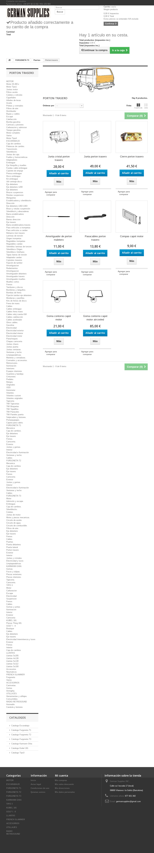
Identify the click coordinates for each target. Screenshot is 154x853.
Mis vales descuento (64, 784)
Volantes (10, 393)
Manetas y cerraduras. (16, 358)
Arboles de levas (13, 100)
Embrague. (11, 504)
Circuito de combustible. (16, 525)
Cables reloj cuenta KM (16, 314)
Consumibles (12, 699)
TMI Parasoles (12, 412)
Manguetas (11, 198)
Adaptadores (11, 160)
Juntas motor (12, 89)
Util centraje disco (14, 181)
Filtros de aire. (12, 528)
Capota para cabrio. (14, 423)
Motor (8, 498)
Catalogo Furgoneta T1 (21, 730)
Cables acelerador (14, 320)
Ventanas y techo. (14, 352)
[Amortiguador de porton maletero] (58, 216)
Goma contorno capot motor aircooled (95, 318)
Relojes (9, 382)
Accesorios (11, 669)
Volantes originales (14, 398)
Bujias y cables (13, 114)
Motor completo (13, 133)
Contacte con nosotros (16, 1)
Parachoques (12, 339)
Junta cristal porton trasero (59, 158)
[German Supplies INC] (28, 13)
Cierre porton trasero (131, 156)
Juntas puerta (12, 347)
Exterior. (10, 444)
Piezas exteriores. (14, 574)
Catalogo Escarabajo (20, 725)
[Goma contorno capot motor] (58, 296)
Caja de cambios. (14, 431)
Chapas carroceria (14, 341)
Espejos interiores (14, 371)
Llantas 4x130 (12, 658)
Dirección (10, 203)
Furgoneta (10, 677)
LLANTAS (10, 653)
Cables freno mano (14, 311)
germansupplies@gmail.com (128, 801)
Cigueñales (11, 97)
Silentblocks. (12, 509)
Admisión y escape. (15, 501)
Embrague (10, 162)
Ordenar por (48, 105)
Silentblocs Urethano (15, 252)
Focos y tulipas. (13, 572)
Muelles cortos (12, 282)
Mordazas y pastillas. (15, 298)
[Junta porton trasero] (95, 137)
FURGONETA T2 (13, 460)
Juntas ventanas (13, 349)
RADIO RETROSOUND (16, 702)
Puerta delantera (13, 544)
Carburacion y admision (16, 127)
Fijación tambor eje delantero (18, 295)
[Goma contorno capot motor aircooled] (95, 296)
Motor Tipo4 (11, 138)
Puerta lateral (12, 547)
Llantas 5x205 (12, 655)
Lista (146, 108)
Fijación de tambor (14, 263)
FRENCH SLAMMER (15, 674)
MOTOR (10, 81)
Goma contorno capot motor (59, 318)
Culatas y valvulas (14, 95)
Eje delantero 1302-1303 (16, 206)
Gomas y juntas (13, 607)
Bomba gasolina (13, 122)
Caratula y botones (14, 707)
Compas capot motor (131, 236)
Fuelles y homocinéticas (17, 157)
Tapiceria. (10, 580)
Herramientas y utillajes (16, 696)
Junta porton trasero (95, 156)
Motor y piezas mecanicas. (18, 517)
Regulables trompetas (15, 241)
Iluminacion (11, 609)
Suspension (11, 599)
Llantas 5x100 (12, 666)
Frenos (9, 284)
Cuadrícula (138, 108)
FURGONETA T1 (13, 425)
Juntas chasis (12, 344)
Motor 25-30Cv (12, 84)
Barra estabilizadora (15, 214)
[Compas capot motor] (131, 216)
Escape (9, 116)
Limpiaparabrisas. (14, 355)
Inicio (33, 780)
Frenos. (9, 439)
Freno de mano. (13, 303)
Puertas (9, 542)
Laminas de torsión (14, 236)
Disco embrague (13, 176)
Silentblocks (11, 152)
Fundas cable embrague (16, 168)
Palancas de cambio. (15, 146)
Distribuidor (11, 111)
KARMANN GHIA (14, 566)
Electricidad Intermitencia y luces (20, 639)
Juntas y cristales (14, 558)
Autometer (10, 390)
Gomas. (9, 569)
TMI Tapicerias (12, 404)
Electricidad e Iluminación (17, 452)
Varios (9, 135)
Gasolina (10, 325)
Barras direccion (13, 219)
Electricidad (11, 328)
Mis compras (61, 780)
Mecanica (10, 428)
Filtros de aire (12, 108)
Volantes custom (13, 395)
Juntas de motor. (13, 515)
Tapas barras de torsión (16, 255)
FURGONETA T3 (13, 496)
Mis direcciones (62, 788)
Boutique (10, 628)
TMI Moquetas (12, 406)
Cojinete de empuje (14, 171)
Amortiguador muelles (15, 279)
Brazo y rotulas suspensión (18, 209)
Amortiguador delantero (16, 274)
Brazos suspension (14, 192)
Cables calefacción (14, 317)
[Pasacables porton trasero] (95, 216)
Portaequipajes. (13, 420)
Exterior (9, 479)
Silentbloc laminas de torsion (18, 246)
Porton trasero (12, 550)
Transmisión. (12, 149)
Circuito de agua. (13, 523)
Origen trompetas (13, 238)
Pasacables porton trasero (95, 238)
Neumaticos (11, 672)
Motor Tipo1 (11, 87)
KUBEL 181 (11, 620)
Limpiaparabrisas (13, 563)
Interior (9, 450)
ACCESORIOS (12, 683)
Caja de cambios (13, 144)
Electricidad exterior (15, 330)
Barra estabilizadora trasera (18, 225)
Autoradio (10, 704)
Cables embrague (14, 309)
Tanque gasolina (13, 130)
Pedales (9, 379)
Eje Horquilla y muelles (16, 165)
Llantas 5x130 (12, 661)
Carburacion (11, 590)
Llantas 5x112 (12, 664)
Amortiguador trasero (15, 276)
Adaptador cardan (14, 257)
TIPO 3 (9, 585)
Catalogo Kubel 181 (19, 748)
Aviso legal (36, 784)
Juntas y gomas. (13, 447)
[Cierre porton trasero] (131, 137)
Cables (9, 306)
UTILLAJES (11, 693)
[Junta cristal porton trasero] (58, 137)
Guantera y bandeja (14, 374)
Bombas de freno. (14, 293)
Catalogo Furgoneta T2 (21, 735)
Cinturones (11, 376)
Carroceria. (11, 441)
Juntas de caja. (13, 154)
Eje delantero (12, 184)
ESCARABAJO (13, 141)
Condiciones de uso (40, 788)
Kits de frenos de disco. (16, 301)
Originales (10, 385)
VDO (8, 387)
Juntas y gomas (13, 482)
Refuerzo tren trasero (15, 233)
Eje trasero (11, 222)
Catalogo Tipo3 (17, 753)
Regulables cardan (14, 244)
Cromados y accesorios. (17, 360)
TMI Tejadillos (12, 409)
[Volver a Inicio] (9, 60)
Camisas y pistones (15, 125)
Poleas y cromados (14, 106)
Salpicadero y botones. (16, 417)
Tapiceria (10, 401)
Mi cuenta (61, 775)
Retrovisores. (12, 363)
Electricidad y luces (14, 561)
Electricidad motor (14, 336)
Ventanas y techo (14, 490)
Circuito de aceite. (14, 520)
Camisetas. (11, 685)
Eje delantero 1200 (14, 187)
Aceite (9, 103)
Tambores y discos (14, 287)
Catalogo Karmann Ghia (21, 744)
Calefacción (11, 119)
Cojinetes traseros (14, 260)
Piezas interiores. (14, 577)
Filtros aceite (12, 92)
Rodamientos (12, 268)
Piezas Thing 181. (14, 623)
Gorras (9, 688)
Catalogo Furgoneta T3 (21, 739)
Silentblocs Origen (14, 249)
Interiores (10, 368)
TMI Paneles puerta (14, 414)
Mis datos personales (65, 792)
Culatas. (10, 512)
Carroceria (10, 477)
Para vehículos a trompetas (18, 227)
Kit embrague (12, 179)
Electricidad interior (14, 333)
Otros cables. (12, 322)
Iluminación (11, 366)
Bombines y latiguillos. (16, 290)
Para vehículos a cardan (17, 230)
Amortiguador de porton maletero (59, 238)
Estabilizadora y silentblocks (18, 200)
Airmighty (10, 691)
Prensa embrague (14, 173)
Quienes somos (38, 792)
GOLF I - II (11, 626)
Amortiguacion (12, 265)
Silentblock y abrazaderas (17, 211)
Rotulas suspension (14, 195)
